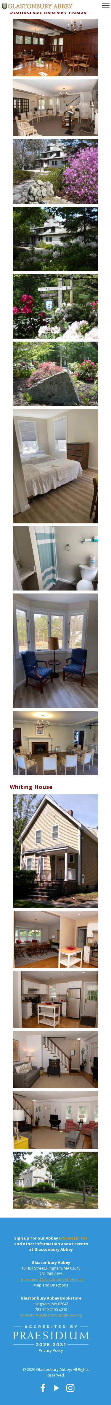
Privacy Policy (51, 1350)
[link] (51, 1336)
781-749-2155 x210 (51, 1309)
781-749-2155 (50, 1273)
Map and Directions (50, 1285)
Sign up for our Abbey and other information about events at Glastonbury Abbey (51, 1243)
